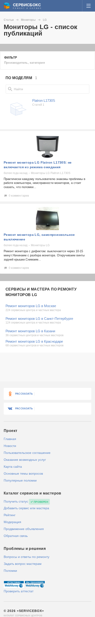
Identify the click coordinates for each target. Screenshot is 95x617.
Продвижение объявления (24, 529)
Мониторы (28, 19)
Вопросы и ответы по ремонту (26, 557)
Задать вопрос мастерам (23, 564)
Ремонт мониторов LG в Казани (30, 331)
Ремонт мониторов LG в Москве (31, 306)
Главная (10, 439)
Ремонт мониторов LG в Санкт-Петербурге (39, 318)
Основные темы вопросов (23, 473)
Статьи (9, 19)
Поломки (10, 570)
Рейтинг (9, 515)
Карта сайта (13, 466)
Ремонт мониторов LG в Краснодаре (34, 341)
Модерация (12, 522)
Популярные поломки (20, 480)
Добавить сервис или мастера (26, 508)
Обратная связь (16, 536)
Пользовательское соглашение (27, 453)
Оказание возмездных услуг (25, 459)
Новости (10, 446)
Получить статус (16, 501)
